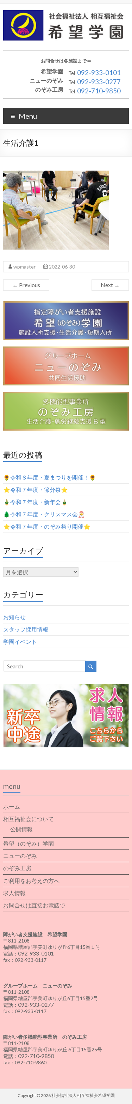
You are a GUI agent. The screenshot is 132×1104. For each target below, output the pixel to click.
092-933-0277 (99, 82)
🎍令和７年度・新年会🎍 (35, 501)
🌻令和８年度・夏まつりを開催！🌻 (49, 477)
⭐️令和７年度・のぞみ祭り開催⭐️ (46, 526)
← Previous (26, 285)
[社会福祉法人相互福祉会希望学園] (65, 12)
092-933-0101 (99, 73)
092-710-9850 (99, 91)
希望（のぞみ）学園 (28, 843)
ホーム (11, 806)
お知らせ (14, 617)
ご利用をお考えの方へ (31, 880)
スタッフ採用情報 (25, 629)
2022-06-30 (62, 267)
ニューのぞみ (20, 855)
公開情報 (21, 829)
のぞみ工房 (17, 868)
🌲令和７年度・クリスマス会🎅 (44, 514)
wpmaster (24, 267)
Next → (110, 285)
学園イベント (20, 641)
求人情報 (14, 893)
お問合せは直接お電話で (34, 905)
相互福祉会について (28, 818)
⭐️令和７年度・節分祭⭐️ (35, 489)
